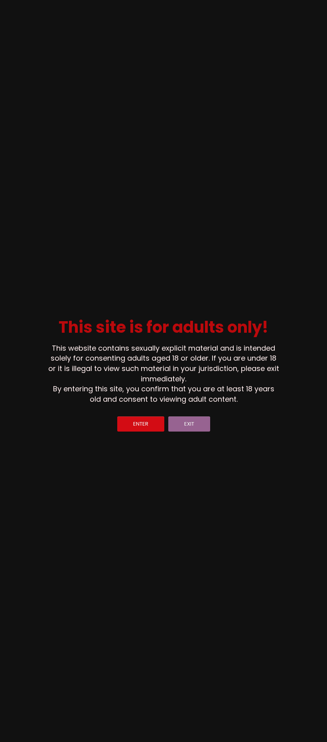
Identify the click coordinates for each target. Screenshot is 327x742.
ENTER (140, 424)
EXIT (189, 424)
